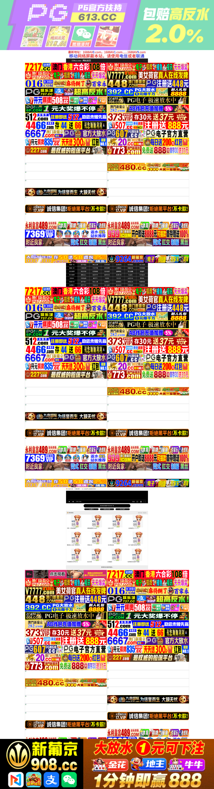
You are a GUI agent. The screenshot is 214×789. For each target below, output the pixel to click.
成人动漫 (142, 264)
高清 (133, 501)
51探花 (107, 278)
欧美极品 (130, 264)
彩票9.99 (118, 275)
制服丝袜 (130, 268)
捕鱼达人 (83, 275)
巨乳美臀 (107, 268)
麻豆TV (95, 278)
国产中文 (83, 285)
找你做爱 (107, 271)
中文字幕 (95, 268)
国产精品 (83, 264)
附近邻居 (83, 271)
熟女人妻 (95, 281)
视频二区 (72, 268)
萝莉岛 (142, 278)
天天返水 (142, 275)
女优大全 (130, 278)
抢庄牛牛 (95, 275)
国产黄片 (83, 281)
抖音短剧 (83, 278)
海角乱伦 (130, 281)
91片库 (119, 278)
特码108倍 (107, 509)
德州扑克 (107, 275)
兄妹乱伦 (95, 285)
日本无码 (107, 264)
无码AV (72, 278)
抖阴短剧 (130, 285)
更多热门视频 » (142, 513)
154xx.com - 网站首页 (81, 60)
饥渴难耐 (95, 271)
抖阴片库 (72, 281)
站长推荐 (72, 271)
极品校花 (118, 285)
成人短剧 (107, 285)
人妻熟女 (118, 268)
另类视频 (142, 268)
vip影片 (91, 509)
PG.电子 (122, 509)
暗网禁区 (118, 281)
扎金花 (130, 275)
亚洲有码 (118, 264)
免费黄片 (107, 281)
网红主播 (95, 264)
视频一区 (72, 264)
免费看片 (72, 285)
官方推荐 (72, 275)
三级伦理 (83, 268)
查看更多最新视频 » (107, 567)
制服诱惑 (142, 281)
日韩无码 (142, 285)
